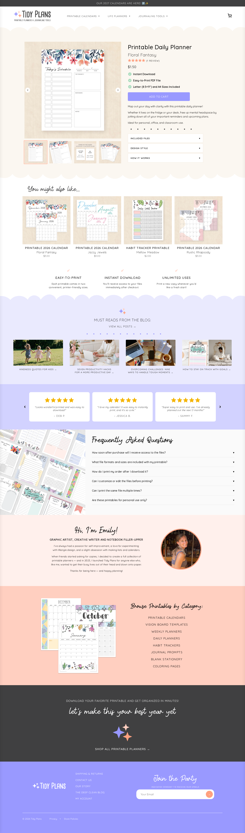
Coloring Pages (166, 666)
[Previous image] (27, 90)
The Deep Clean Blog (90, 792)
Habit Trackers (166, 645)
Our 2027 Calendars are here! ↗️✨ (122, 3)
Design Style (139, 148)
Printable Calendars (82, 16)
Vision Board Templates (167, 624)
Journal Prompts (167, 652)
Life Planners (117, 16)
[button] (35, 152)
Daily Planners (166, 638)
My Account (84, 798)
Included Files (140, 138)
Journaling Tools (151, 16)
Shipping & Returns (89, 773)
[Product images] (72, 90)
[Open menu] (230, 16)
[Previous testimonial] (25, 407)
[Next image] (118, 90)
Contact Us (84, 780)
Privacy (53, 818)
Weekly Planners (167, 631)
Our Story (83, 786)
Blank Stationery (166, 659)
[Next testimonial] (220, 407)
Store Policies (71, 818)
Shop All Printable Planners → (122, 749)
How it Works (140, 158)
